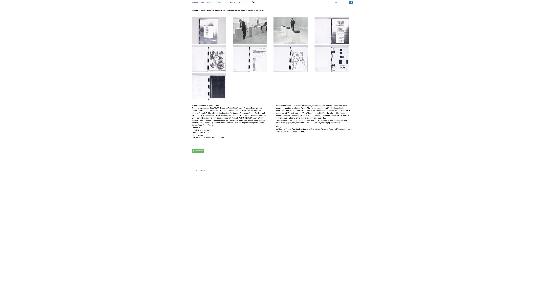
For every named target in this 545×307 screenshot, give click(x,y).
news (209, 2)
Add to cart (199, 151)
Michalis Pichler (198, 2)
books (219, 2)
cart (253, 2)
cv (247, 2)
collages (230, 2)
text (240, 2)
